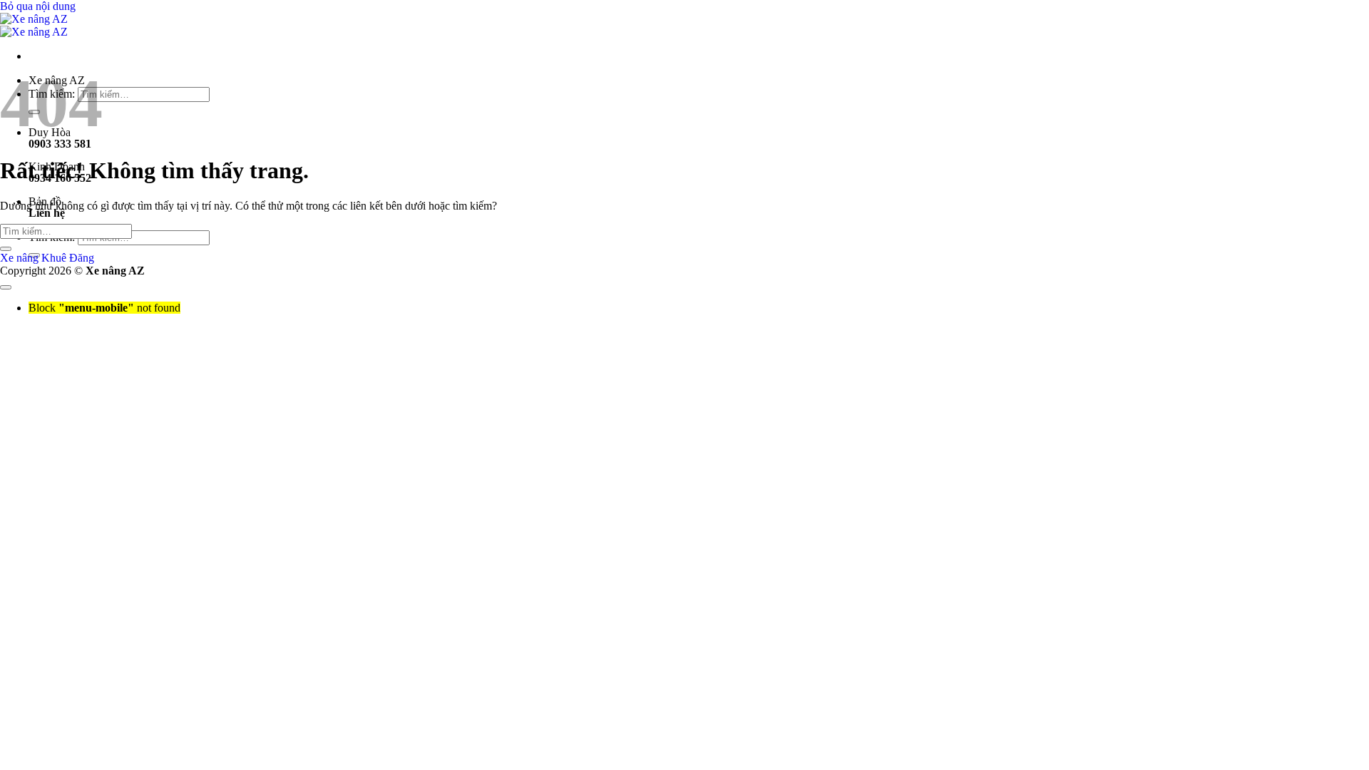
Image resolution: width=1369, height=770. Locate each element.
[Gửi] (5, 249)
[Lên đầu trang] (5, 287)
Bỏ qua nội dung (38, 6)
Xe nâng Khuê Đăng (47, 258)
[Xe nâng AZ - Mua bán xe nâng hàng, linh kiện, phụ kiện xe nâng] (34, 25)
